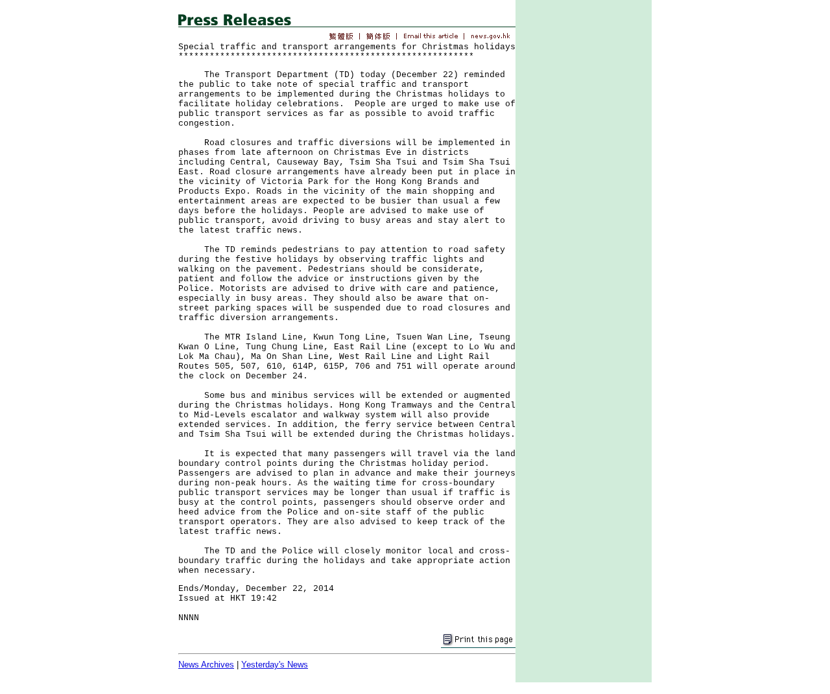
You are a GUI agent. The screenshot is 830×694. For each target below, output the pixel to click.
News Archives (206, 664)
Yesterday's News (274, 664)
